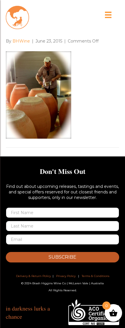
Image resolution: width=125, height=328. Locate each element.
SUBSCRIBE (62, 257)
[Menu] (108, 15)
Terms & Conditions (95, 276)
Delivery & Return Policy (33, 276)
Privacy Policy (66, 276)
